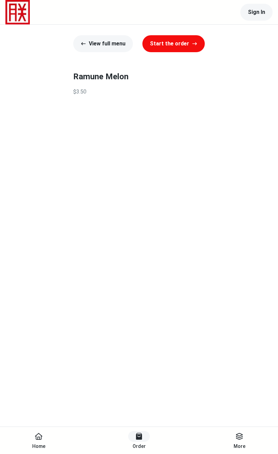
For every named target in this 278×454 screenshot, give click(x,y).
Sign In (256, 12)
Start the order (169, 43)
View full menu (107, 43)
